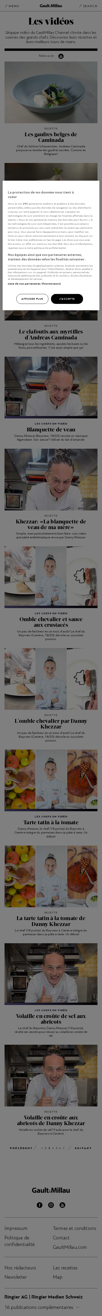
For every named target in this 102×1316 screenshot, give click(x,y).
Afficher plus (32, 298)
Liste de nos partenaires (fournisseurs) (34, 283)
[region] (51, 245)
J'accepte (67, 298)
